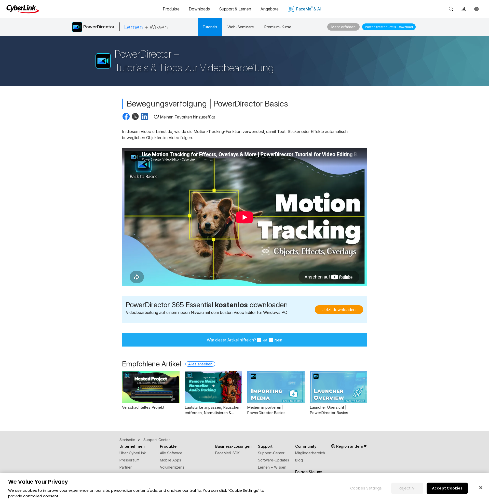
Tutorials (209, 26)
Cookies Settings (366, 487)
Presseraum (129, 460)
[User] (463, 9)
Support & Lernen (235, 8)
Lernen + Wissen (272, 467)
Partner (125, 467)
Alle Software (171, 453)
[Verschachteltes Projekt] (151, 387)
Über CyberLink (132, 453)
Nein (278, 340)
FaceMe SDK (227, 453)
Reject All (407, 487)
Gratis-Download (389, 27)
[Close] (480, 487)
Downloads (199, 8)
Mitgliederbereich (310, 453)
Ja (264, 340)
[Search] (451, 9)
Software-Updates (273, 460)
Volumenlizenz (172, 467)
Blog (299, 460)
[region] (244, 488)
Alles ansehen (200, 364)
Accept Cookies (447, 487)
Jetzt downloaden (339, 309)
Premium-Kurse (277, 26)
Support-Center (271, 453)
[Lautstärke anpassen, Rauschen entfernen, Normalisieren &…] (213, 387)
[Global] (476, 9)
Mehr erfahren (343, 27)
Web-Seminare (240, 26)
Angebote (269, 8)
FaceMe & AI (308, 8)
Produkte (171, 8)
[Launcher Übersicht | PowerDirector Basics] (338, 387)
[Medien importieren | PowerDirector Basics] (276, 387)
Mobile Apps (170, 460)
